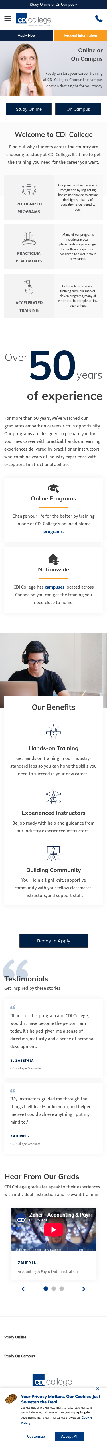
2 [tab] (53, 1289)
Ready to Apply (53, 941)
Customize (36, 1436)
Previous (24, 1289)
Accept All (69, 1436)
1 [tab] (46, 1289)
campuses (55, 587)
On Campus (78, 109)
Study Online (29, 109)
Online (45, 4)
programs (53, 532)
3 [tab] (61, 1289)
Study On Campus (19, 1356)
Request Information (80, 35)
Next (83, 1289)
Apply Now (27, 35)
